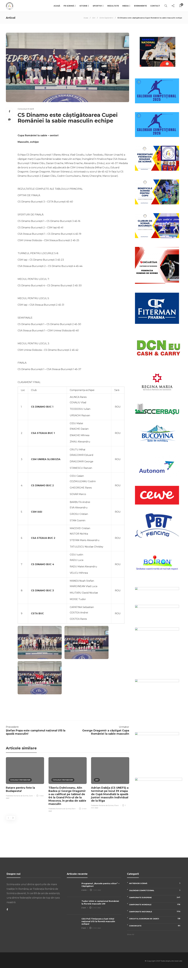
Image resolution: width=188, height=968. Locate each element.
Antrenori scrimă (154, 883)
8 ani (73, 809)
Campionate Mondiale (154, 904)
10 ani (116, 805)
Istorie (83, 6)
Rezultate (113, 6)
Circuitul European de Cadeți (154, 919)
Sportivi (97, 6)
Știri (93, 18)
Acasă (57, 6)
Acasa (86, 18)
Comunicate (154, 926)
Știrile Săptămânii (106, 18)
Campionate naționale (154, 911)
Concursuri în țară (26, 109)
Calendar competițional (154, 890)
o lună (84, 890)
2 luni (84, 908)
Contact (155, 6)
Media (125, 6)
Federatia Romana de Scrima (17, 796)
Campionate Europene (154, 897)
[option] (25, 778)
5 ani (31, 796)
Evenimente (140, 6)
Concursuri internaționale (20, 780)
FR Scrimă (69, 6)
